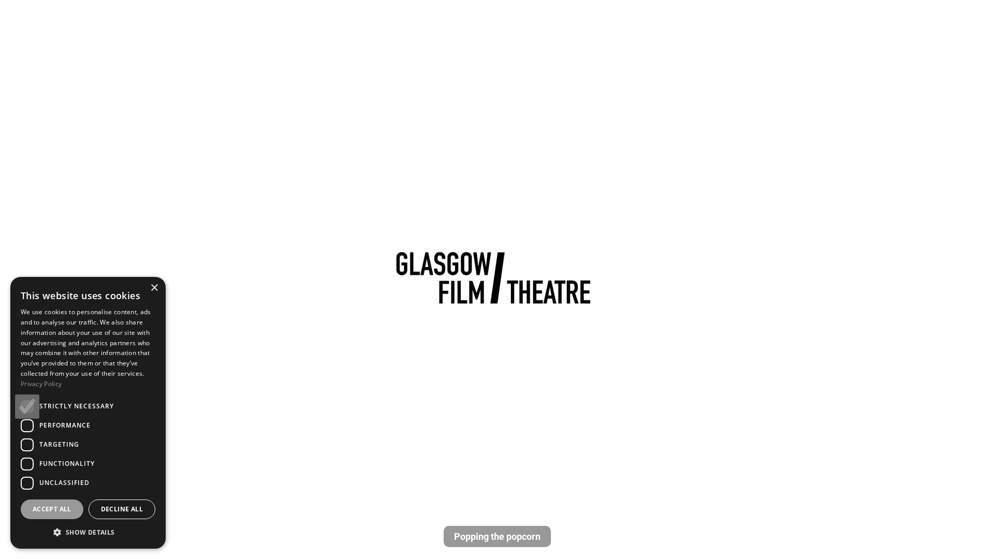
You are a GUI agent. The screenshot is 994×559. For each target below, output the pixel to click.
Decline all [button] (122, 509)
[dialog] (88, 413)
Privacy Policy (41, 383)
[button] (88, 532)
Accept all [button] (52, 509)
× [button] (154, 288)
